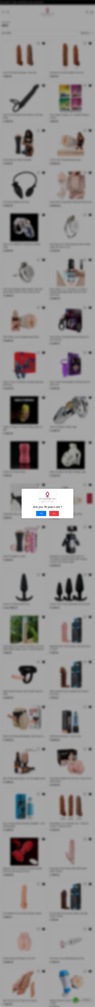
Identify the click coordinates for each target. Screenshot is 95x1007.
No (54, 513)
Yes (41, 513)
